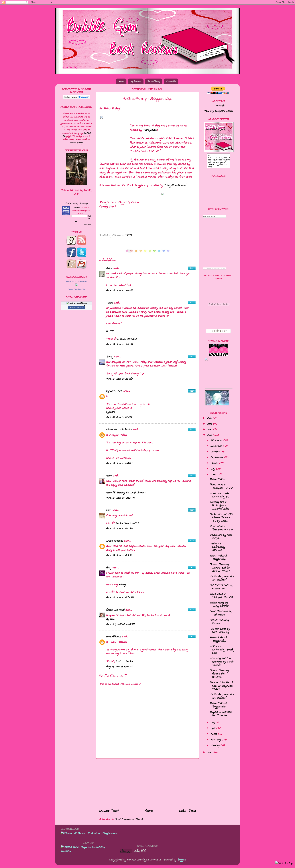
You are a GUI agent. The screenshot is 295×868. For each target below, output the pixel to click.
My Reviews (136, 81)
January (214, 745)
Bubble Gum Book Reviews (76, 281)
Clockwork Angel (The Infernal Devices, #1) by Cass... (221, 517)
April (212, 728)
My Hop (110, 619)
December (216, 440)
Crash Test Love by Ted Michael (221, 613)
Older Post (187, 811)
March (213, 734)
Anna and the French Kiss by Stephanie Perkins (221, 686)
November (216, 446)
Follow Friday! (217, 479)
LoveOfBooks (113, 637)
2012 (209, 430)
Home (121, 81)
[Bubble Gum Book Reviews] (76, 285)
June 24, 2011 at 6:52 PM (120, 598)
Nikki (108, 510)
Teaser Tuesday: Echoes (219, 622)
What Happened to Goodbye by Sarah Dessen (221, 661)
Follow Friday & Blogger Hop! (218, 639)
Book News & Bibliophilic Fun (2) (221, 595)
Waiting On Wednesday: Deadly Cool (222, 649)
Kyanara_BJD (114, 391)
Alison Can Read (115, 610)
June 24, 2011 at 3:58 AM (119, 417)
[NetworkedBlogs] (76, 304)
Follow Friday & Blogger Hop (218, 557)
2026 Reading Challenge (76, 203)
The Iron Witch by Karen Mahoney (220, 630)
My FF (109, 331)
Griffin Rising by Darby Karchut (219, 604)
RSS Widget (207, 268)
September (216, 457)
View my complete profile (218, 111)
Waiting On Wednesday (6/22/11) (217, 547)
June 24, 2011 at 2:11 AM (119, 291)
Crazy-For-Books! (175, 185)
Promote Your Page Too (76, 289)
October (214, 452)
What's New (209, 216)
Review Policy (153, 81)
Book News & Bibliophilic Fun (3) (221, 528)
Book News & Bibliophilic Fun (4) (221, 486)
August (214, 463)
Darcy (109, 357)
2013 (209, 424)
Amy (108, 568)
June (213, 475)
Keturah (77, 207)
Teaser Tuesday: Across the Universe (219, 674)
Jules (109, 268)
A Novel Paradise (127, 339)
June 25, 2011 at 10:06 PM (120, 624)
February (215, 740)
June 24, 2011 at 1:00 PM (119, 529)
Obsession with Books (119, 430)
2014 (209, 418)
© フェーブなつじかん (219, 268)
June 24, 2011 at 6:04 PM (119, 555)
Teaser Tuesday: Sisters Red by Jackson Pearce (220, 567)
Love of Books (124, 661)
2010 (209, 753)
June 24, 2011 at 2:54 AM (119, 379)
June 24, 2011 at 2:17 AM (119, 344)
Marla (109, 476)
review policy (76, 142)
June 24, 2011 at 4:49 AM (119, 463)
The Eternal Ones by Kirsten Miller (221, 587)
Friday (122, 585)
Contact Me (171, 81)
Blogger (181, 860)
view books (87, 224)
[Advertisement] (147, 783)
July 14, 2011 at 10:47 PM (119, 667)
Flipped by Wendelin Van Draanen (221, 714)
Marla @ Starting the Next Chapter (125, 493)
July (212, 469)
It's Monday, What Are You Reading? (222, 578)
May (212, 722)
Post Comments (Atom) (129, 819)
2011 (209, 435)
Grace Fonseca (114, 541)
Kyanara (110, 412)
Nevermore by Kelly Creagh (221, 536)
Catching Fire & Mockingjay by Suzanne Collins (219, 505)
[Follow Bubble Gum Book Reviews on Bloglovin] (76, 99)
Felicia (109, 303)
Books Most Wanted (126, 523)
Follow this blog (76, 307)
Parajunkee (150, 130)
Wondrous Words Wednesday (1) (219, 495)
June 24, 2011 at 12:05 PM (120, 498)
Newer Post (108, 811)
